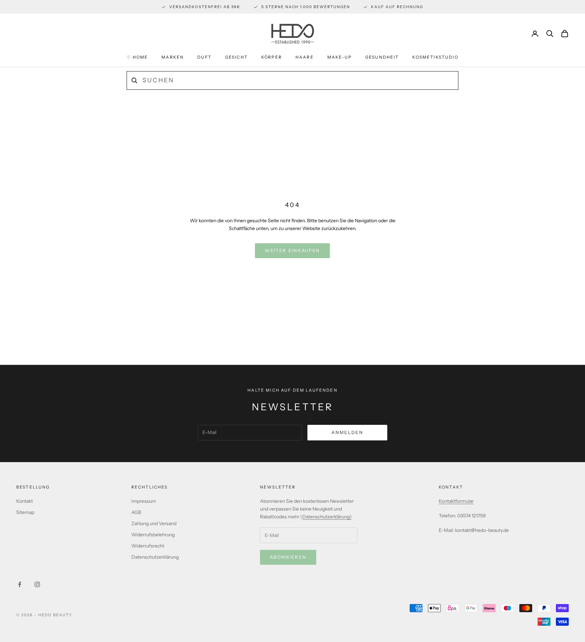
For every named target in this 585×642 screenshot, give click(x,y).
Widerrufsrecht (147, 546)
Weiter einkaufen (292, 250)
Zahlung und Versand (153, 523)
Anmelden (347, 432)
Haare (305, 57)
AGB (136, 512)
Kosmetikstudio (435, 57)
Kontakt (24, 501)
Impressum (143, 501)
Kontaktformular (456, 501)
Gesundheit (382, 57)
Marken (172, 57)
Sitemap (25, 512)
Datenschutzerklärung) (327, 517)
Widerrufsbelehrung (153, 535)
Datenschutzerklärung (155, 557)
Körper (271, 57)
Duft (204, 57)
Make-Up (339, 57)
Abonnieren (288, 557)
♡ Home (137, 57)
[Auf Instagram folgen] (37, 584)
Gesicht (236, 57)
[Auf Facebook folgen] (19, 584)
